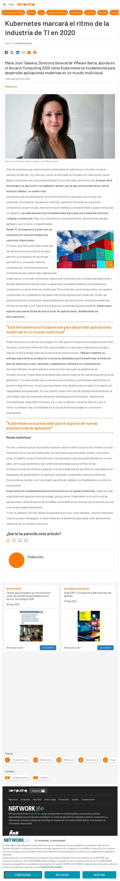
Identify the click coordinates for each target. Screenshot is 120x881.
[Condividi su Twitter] (11, 52)
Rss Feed (37, 799)
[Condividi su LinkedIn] (17, 52)
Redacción (11, 86)
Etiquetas (25, 799)
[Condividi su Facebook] (6, 52)
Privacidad (64, 799)
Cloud (37, 12)
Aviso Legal (50, 799)
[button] (8, 4)
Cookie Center (88, 799)
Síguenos (36, 790)
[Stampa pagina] (34, 52)
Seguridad (86, 12)
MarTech (27, 12)
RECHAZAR (62, 875)
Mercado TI (111, 12)
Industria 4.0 (72, 12)
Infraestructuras (23, 43)
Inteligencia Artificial (53, 12)
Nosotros (13, 799)
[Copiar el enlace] (23, 52)
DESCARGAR (48, 647)
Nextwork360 (34, 813)
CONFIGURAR (23, 875)
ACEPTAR (99, 875)
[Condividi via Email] (29, 52)
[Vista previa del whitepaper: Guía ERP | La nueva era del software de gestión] (88, 626)
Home (8, 43)
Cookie (75, 799)
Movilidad (98, 12)
